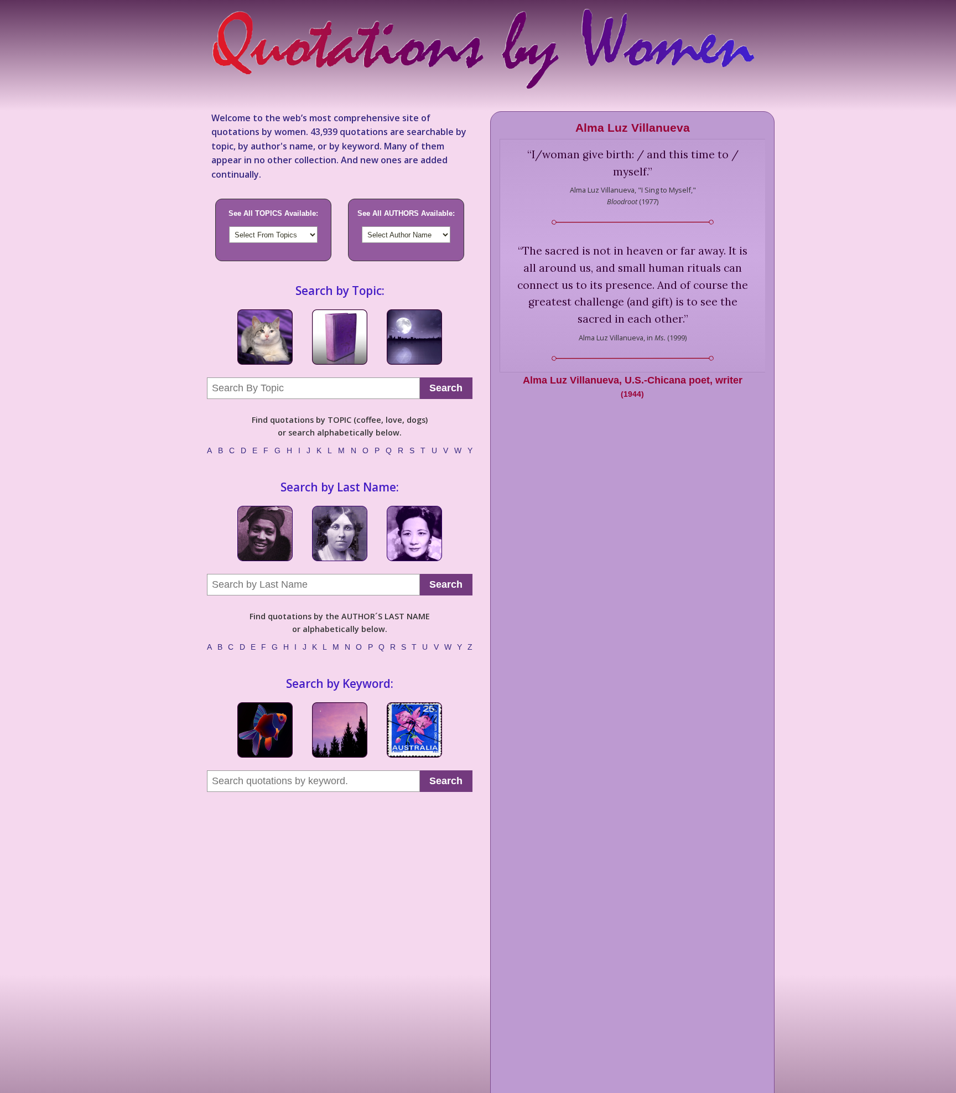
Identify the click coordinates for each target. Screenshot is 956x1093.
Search (446, 387)
